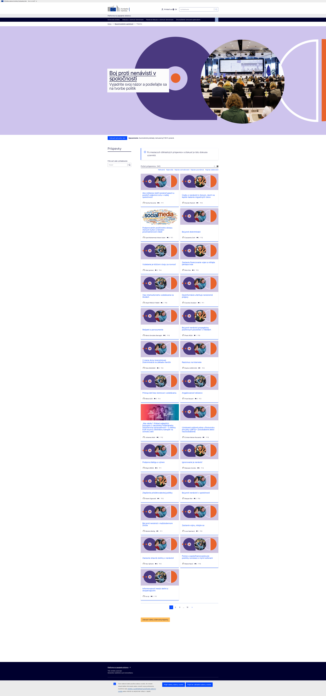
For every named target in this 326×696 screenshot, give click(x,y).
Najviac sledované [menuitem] (211, 170)
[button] (214, 166)
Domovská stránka (114, 20)
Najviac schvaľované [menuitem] (182, 170)
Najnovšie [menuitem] (169, 170)
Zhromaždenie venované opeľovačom (188, 20)
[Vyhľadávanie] (216, 9)
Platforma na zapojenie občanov (118, 667)
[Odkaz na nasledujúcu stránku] (192, 607)
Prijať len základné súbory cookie (199, 684)
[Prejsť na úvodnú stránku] (121, 8)
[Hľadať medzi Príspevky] (129, 165)
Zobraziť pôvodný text (117, 138)
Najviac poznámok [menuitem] (197, 170)
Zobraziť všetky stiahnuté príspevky (155, 620)
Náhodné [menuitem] (161, 170)
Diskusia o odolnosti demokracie (132, 20)
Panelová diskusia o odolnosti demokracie (159, 20)
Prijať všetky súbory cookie (173, 684)
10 (187, 607)
